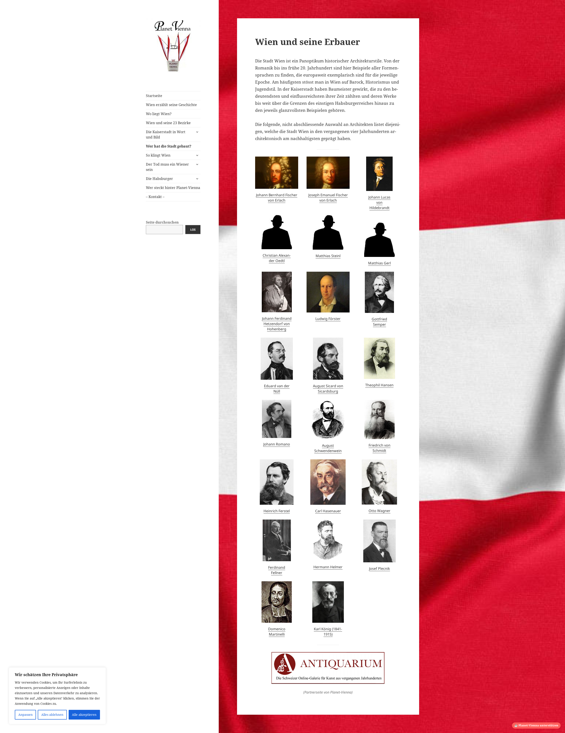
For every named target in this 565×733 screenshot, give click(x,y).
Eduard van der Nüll (277, 388)
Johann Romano (276, 444)
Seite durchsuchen (162, 222)
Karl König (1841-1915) (328, 631)
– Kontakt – (155, 196)
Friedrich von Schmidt (379, 448)
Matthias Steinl (328, 255)
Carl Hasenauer (328, 511)
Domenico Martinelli (276, 631)
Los (193, 230)
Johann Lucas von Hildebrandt (379, 202)
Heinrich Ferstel (277, 511)
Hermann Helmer (328, 567)
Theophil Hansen (379, 385)
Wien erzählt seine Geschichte (171, 104)
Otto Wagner (379, 510)
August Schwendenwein (328, 448)
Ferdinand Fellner (276, 570)
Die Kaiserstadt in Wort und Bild (165, 134)
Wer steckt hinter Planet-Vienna (173, 187)
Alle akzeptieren (84, 714)
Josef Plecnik (379, 568)
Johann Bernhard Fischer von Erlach (276, 198)
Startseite (154, 95)
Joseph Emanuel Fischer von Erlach (328, 198)
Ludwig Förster (328, 318)
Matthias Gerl (379, 263)
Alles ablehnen (52, 714)
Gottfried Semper (379, 322)
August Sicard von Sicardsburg (328, 388)
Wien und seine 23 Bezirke (168, 122)
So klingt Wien (158, 155)
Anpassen (25, 714)
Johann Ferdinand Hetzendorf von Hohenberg (277, 323)
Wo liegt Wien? (158, 113)
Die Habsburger (159, 178)
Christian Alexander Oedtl (277, 258)
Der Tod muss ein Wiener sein (167, 167)
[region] (57, 695)
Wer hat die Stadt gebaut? (168, 146)
